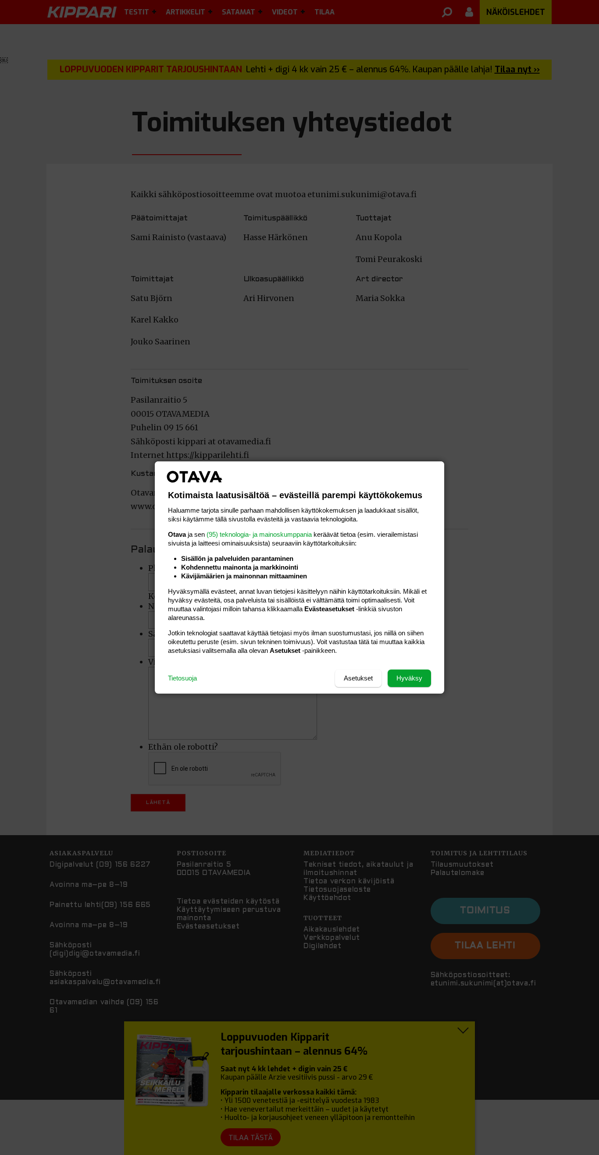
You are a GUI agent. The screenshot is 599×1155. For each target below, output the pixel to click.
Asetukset (358, 678)
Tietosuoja (182, 678)
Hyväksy (409, 678)
